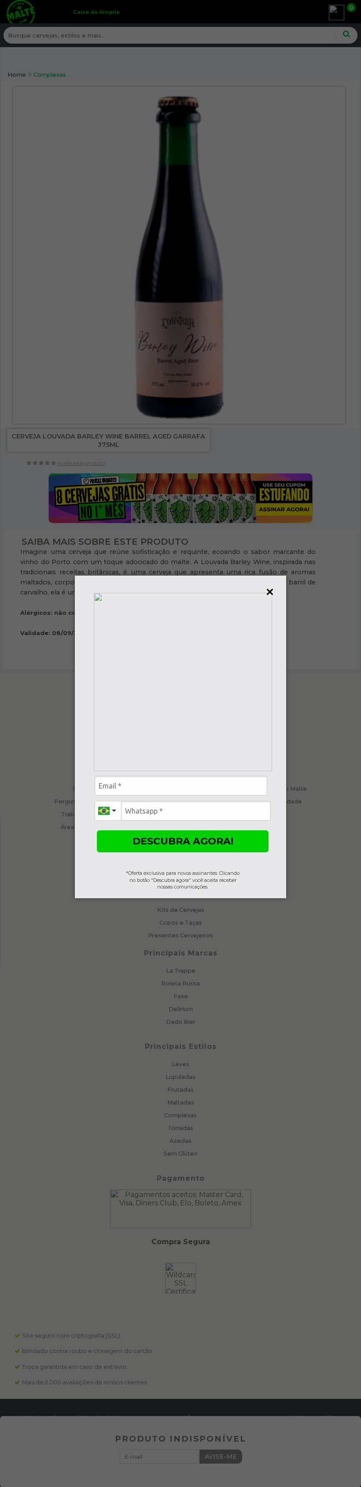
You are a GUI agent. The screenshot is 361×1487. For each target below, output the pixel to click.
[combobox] (108, 811)
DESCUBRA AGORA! (183, 841)
